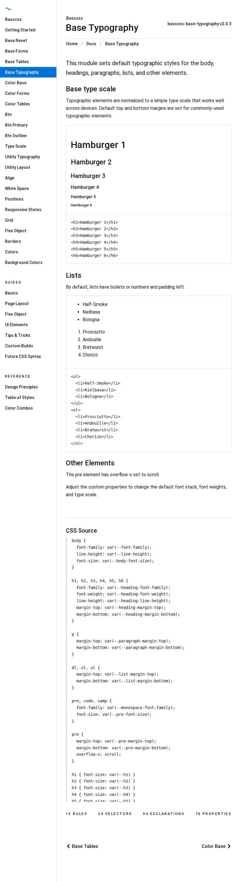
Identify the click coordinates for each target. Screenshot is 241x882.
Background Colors (24, 262)
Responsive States (23, 209)
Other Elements (90, 463)
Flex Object (15, 230)
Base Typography (122, 43)
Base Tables (17, 61)
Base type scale (91, 89)
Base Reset (16, 40)
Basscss (74, 18)
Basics (11, 293)
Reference (18, 376)
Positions (14, 199)
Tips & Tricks (17, 335)
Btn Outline (15, 135)
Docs (91, 43)
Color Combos (19, 408)
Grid (9, 220)
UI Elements (16, 324)
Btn (8, 114)
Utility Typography (22, 156)
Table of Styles (19, 397)
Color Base (15, 82)
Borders (13, 241)
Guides (13, 282)
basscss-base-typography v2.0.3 (199, 23)
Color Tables (17, 104)
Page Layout (17, 303)
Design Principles (21, 387)
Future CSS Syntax (23, 356)
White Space (17, 188)
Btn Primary (16, 125)
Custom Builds (19, 346)
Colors (11, 252)
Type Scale (15, 146)
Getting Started (20, 30)
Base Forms (16, 51)
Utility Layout (17, 167)
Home (72, 43)
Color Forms (17, 93)
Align (9, 178)
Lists (73, 275)
